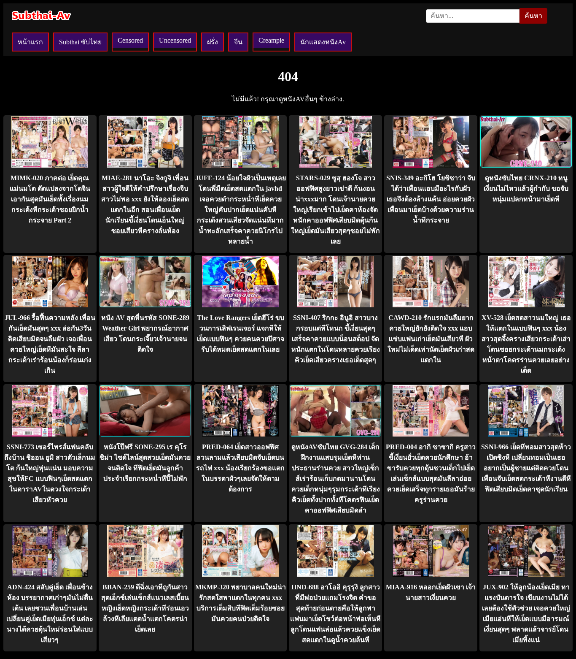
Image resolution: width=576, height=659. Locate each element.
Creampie (271, 40)
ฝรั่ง (212, 42)
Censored (130, 40)
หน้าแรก (30, 42)
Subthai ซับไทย (80, 42)
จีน (238, 42)
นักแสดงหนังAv (323, 42)
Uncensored (175, 40)
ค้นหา (533, 15)
